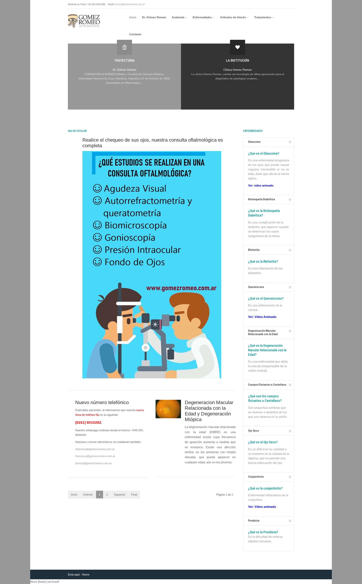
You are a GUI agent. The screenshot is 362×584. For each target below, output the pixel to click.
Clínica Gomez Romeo (237, 69)
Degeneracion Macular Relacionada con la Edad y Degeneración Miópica (209, 411)
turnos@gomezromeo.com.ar (93, 463)
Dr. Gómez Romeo (154, 17)
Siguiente (119, 494)
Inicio (132, 17)
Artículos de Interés (233, 17)
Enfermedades (202, 17)
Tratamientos (263, 17)
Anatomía (178, 17)
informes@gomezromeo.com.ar (95, 449)
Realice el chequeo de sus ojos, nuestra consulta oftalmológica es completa (152, 142)
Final (134, 494)
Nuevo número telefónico (102, 402)
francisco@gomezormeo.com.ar (95, 456)
